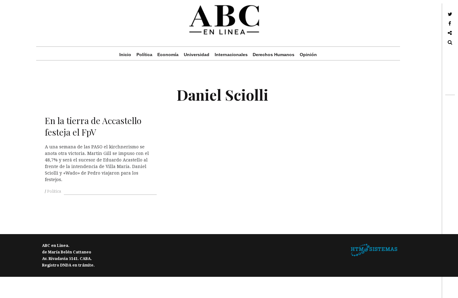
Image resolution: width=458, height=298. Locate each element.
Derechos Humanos (273, 54)
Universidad (196, 54)
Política (144, 54)
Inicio (125, 54)
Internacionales (231, 54)
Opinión (308, 54)
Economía (168, 54)
